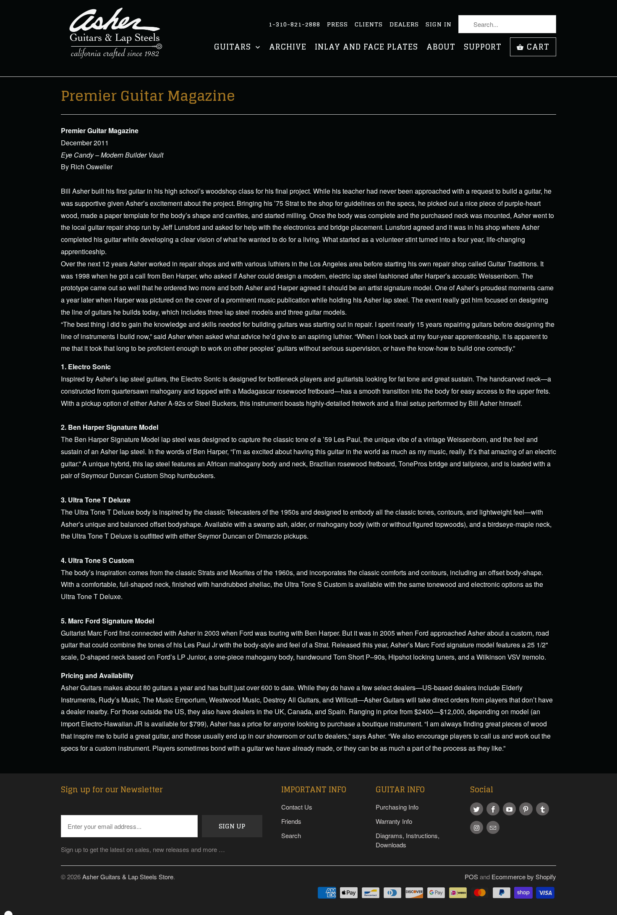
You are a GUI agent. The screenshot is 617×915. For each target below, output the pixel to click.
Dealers (404, 24)
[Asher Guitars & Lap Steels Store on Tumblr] (542, 808)
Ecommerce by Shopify (524, 876)
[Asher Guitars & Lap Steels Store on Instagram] (476, 827)
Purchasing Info (397, 806)
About (440, 47)
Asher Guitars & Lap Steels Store (127, 876)
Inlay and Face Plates (366, 47)
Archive (287, 47)
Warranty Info (394, 821)
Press (337, 24)
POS (471, 876)
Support (483, 47)
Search (291, 835)
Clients (369, 24)
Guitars (234, 47)
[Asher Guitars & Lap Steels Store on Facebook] (492, 808)
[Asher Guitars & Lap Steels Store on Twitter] (476, 808)
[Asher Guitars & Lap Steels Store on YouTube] (509, 808)
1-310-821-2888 (294, 24)
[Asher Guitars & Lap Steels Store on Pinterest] (525, 808)
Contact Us (296, 806)
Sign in (439, 24)
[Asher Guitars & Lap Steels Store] (119, 38)
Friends (291, 821)
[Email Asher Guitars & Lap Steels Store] (492, 827)
